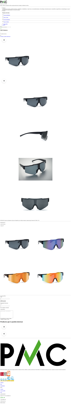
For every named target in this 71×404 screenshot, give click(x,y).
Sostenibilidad (2, 385)
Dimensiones (2, 222)
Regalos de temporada (7, 9)
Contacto (1, 389)
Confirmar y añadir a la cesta (4, 319)
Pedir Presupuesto (3, 301)
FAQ (1, 392)
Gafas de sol (8, 36)
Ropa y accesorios (13, 9)
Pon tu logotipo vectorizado (4, 307)
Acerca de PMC (2, 390)
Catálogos (1, 382)
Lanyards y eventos (3, 36)
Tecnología (18, 9)
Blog (1, 384)
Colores (1, 225)
